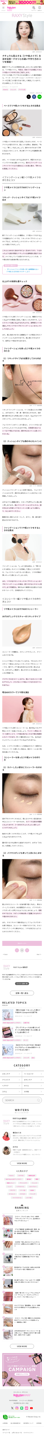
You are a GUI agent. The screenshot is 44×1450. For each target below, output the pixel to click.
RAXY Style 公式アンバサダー (12, 1023)
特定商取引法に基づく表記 (21, 1403)
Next (39, 954)
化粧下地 (26, 1023)
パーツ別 (22, 1190)
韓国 (37, 1179)
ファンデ (26, 1058)
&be (33, 1058)
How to (5, 89)
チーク (26, 1040)
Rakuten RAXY (12, 9)
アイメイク (6, 1080)
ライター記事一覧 (22, 984)
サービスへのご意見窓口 (26, 1400)
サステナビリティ (29, 1432)
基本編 (29, 1179)
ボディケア (28, 1080)
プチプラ (12, 1190)
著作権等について (28, 1423)
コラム (4, 1091)
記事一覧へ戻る (22, 993)
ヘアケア (5, 1085)
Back (5, 954)
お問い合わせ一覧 (17, 1432)
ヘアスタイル (20, 1186)
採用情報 (38, 1423)
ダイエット (12, 1194)
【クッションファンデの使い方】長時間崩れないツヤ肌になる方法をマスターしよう (22, 270)
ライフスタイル (17, 1198)
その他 (26, 1091)
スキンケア (6, 1074)
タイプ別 (28, 1198)
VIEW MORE (22, 1163)
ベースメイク (14, 87)
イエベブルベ (32, 1186)
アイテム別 (22, 89)
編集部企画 (32, 1175)
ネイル (26, 1085)
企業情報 (5, 1423)
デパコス (22, 1194)
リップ (9, 1186)
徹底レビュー (11, 1183)
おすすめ (21, 1175)
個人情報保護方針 (16, 1423)
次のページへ (22, 943)
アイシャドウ (23, 1183)
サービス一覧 (6, 1432)
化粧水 (32, 1190)
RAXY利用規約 (13, 1400)
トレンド (13, 89)
